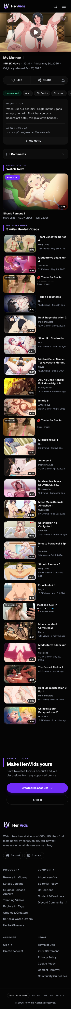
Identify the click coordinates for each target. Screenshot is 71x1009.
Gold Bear (43, 716)
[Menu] (64, 6)
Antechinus (44, 404)
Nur (40, 301)
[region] (35, 32)
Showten (43, 530)
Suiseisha (43, 265)
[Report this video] (63, 80)
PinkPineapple (45, 321)
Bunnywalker (45, 387)
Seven (41, 366)
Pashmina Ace (45, 464)
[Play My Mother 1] (35, 32)
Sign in (37, 799)
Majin (41, 589)
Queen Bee (43, 509)
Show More (33, 140)
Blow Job (59, 93)
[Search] (55, 6)
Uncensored (12, 93)
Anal (27, 93)
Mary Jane (9, 217)
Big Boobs (42, 93)
